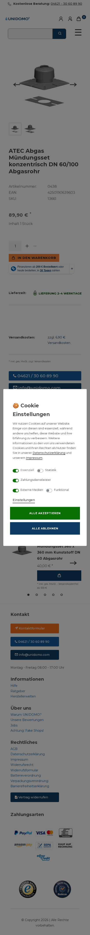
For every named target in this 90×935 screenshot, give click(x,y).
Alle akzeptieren (45, 513)
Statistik (50, 469)
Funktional (61, 489)
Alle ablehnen (45, 528)
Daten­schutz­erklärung (49, 452)
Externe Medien (32, 489)
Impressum (34, 457)
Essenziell (27, 469)
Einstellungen (24, 500)
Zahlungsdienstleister (36, 479)
